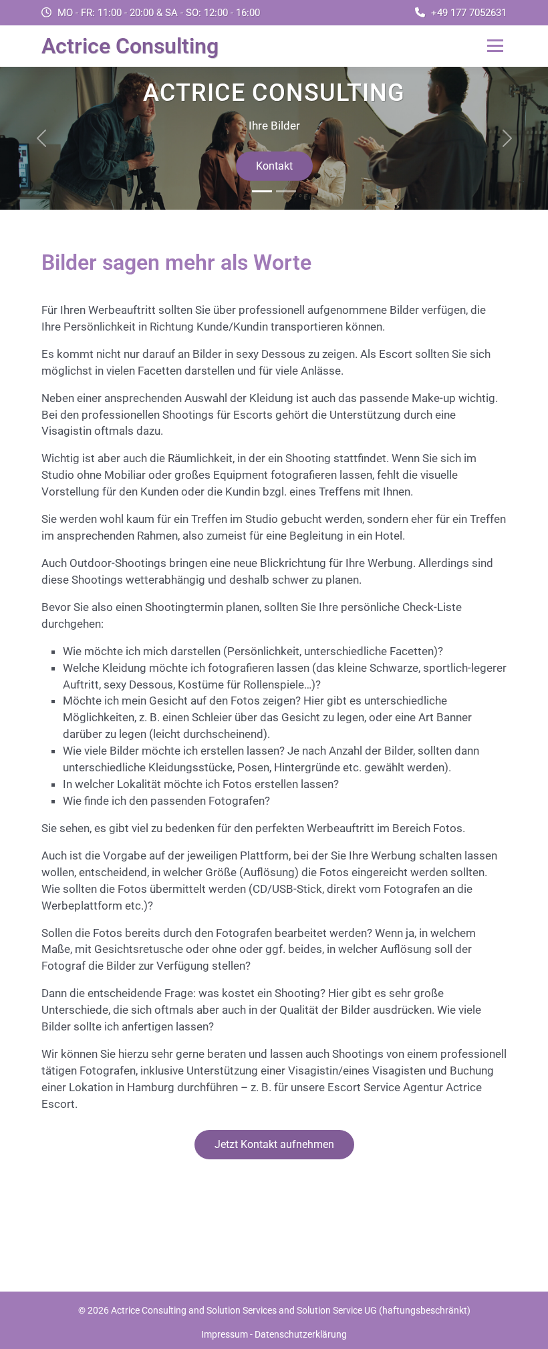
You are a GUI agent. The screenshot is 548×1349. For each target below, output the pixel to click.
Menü (495, 46)
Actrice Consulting (130, 46)
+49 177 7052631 (469, 13)
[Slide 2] (286, 191)
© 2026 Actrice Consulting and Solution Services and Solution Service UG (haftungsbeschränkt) (274, 1310)
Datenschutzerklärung (301, 1334)
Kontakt (274, 166)
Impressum (224, 1334)
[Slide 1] (262, 191)
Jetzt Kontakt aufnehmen (274, 1144)
